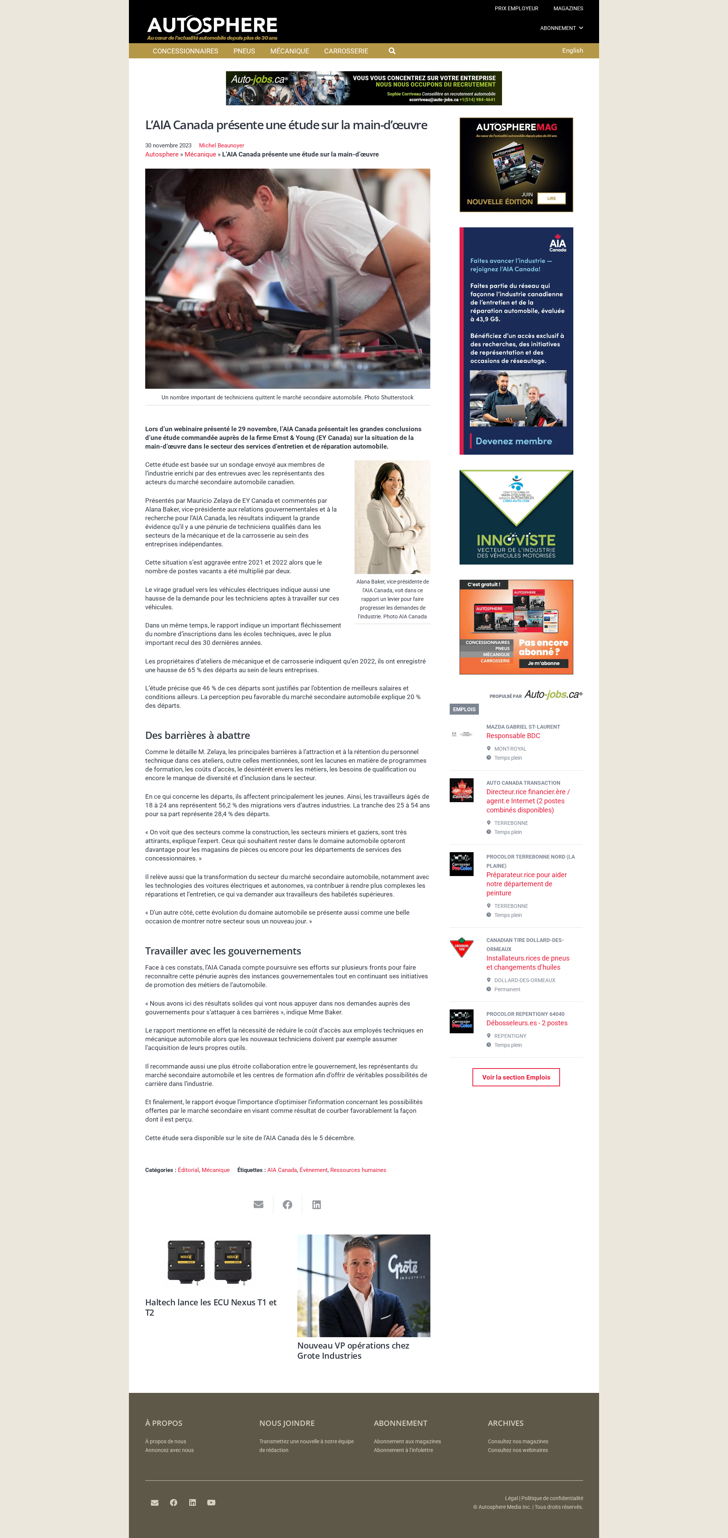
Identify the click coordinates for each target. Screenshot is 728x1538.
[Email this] (258, 1204)
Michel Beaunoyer (221, 145)
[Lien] (516, 697)
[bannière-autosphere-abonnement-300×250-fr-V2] (516, 672)
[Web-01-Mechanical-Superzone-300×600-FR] (516, 452)
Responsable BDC (513, 736)
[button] (581, 28)
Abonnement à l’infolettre (403, 1450)
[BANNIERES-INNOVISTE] (516, 562)
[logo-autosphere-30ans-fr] (212, 28)
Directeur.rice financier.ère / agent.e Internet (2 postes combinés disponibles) (528, 801)
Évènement (314, 1170)
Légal (511, 1498)
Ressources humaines (358, 1170)
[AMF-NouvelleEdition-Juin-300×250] (516, 210)
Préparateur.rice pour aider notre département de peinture (526, 884)
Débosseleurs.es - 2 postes (527, 1023)
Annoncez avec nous (169, 1450)
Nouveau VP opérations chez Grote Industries (353, 1350)
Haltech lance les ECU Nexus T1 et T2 (211, 1306)
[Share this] (288, 1204)
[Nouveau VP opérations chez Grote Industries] (363, 1285)
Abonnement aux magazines (407, 1441)
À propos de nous (165, 1441)
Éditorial (188, 1170)
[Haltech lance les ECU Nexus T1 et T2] (211, 1264)
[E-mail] (154, 1502)
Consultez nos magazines (518, 1441)
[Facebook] (173, 1502)
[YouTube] (211, 1502)
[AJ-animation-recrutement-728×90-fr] (364, 103)
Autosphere (162, 154)
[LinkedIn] (192, 1502)
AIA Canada (282, 1170)
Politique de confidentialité (552, 1498)
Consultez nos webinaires (518, 1450)
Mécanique (200, 154)
